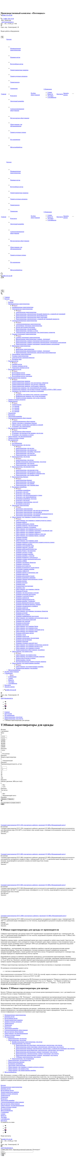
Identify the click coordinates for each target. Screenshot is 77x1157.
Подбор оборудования (35, 94)
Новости (50, 94)
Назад (12, 300)
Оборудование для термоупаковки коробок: (30, 666)
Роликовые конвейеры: (23, 490)
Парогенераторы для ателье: (25, 460)
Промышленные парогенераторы (15, 49)
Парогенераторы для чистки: (25, 448)
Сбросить (11, 799)
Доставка (50, 95)
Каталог (9, 39)
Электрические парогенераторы (26, 312)
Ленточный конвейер (17, 101)
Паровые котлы (15, 57)
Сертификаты (51, 97)
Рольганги (13, 95)
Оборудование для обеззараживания (16, 125)
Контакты (60, 94)
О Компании (48, 89)
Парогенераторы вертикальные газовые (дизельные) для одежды (36, 1052)
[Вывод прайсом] (3, 804)
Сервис (49, 92)
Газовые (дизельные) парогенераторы (28, 337)
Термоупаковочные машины (19, 70)
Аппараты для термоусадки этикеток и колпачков (32, 394)
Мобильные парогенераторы (25, 349)
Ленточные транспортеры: (24, 509)
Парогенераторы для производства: (27, 470)
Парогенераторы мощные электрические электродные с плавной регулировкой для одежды (45, 1048)
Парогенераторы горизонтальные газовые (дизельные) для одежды (37, 1053)
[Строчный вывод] (2, 804)
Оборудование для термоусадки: (26, 655)
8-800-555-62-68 (7, 15)
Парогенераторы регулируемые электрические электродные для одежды (39, 1045)
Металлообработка (16, 147)
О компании (5, 1112)
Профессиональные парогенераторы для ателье (27, 1042)
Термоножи (14, 88)
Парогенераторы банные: (24, 480)
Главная (3, 94)
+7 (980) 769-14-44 (8, 18)
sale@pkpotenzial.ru (8, 22)
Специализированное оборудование (17, 109)
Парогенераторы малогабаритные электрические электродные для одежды (40, 1050)
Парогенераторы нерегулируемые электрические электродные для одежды (40, 1047)
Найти (3, 1153)
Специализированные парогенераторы (28, 324)
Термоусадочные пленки (18, 132)
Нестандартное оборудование (19, 118)
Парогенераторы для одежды (21, 1043)
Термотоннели (15, 82)
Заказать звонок (66, 94)
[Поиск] (2, 37)
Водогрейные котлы (16, 64)
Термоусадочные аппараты (18, 76)
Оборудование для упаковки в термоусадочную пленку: (34, 520)
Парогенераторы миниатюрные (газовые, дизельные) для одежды (37, 1055)
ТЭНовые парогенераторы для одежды (28, 1057)
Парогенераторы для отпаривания (23, 1058)
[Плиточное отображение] (1, 804)
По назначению (15, 139)
